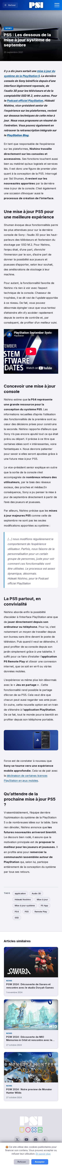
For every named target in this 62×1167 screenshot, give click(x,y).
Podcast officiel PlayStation (25, 100)
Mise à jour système (25, 905)
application (20, 893)
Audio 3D (36, 893)
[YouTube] (26, 1139)
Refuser (21, 1162)
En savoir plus (43, 1153)
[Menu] (56, 5)
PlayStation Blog (17, 135)
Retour (12, 5)
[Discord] (35, 1139)
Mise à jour (42, 899)
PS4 (17, 911)
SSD (17, 917)
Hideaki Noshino (23, 899)
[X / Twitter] (17, 1139)
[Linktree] (44, 1139)
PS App (44, 905)
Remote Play (41, 911)
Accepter (40, 1162)
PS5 (27, 911)
